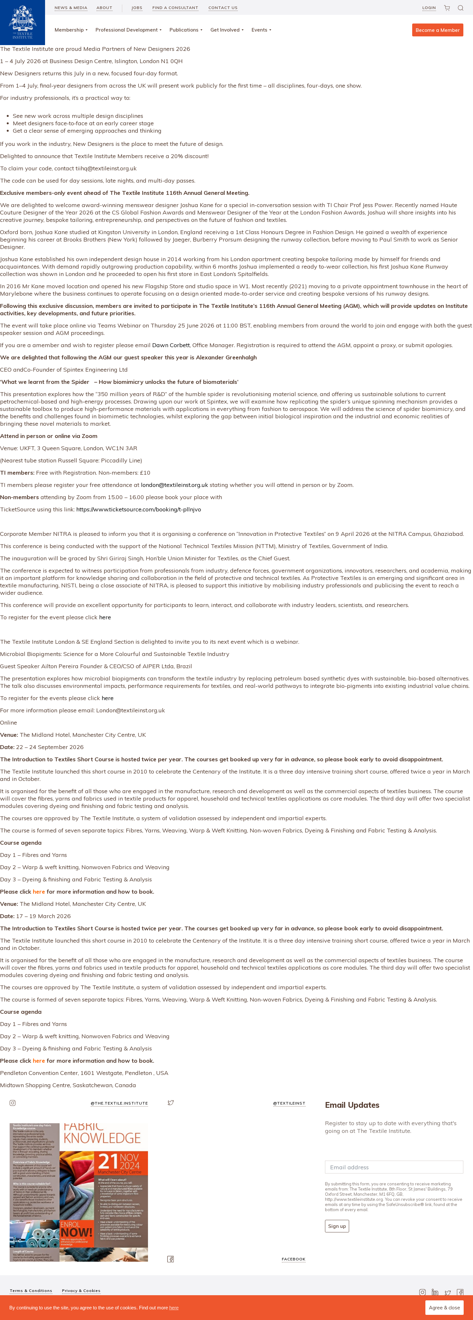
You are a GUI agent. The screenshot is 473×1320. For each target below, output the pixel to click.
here (105, 617)
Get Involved (225, 30)
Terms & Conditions (31, 1290)
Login (429, 7)
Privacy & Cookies (81, 1290)
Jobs (137, 7)
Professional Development (127, 30)
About (105, 7)
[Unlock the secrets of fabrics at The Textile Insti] (79, 1192)
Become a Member (438, 30)
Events (259, 30)
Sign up (337, 1226)
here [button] (174, 1307)
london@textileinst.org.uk (174, 485)
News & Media (71, 7)
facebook (294, 1259)
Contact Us (223, 7)
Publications (184, 30)
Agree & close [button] (444, 1308)
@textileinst (289, 1103)
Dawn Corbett (171, 345)
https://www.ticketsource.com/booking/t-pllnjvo (138, 509)
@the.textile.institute (119, 1103)
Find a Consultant (176, 7)
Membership (69, 30)
